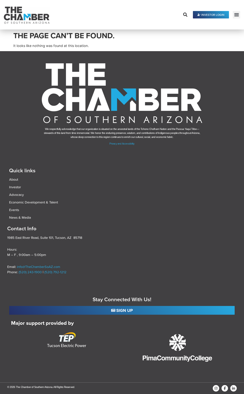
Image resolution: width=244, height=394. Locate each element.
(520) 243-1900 (31, 272)
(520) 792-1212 (55, 272)
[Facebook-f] (225, 388)
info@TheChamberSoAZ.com (38, 266)
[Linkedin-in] (233, 388)
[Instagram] (216, 388)
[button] (236, 14)
